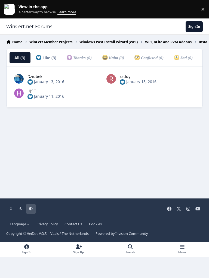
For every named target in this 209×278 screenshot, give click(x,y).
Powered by (122, 233)
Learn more (10, 9)
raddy (125, 76)
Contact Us (73, 224)
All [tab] (19, 57)
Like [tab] (48, 57)
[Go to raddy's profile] (111, 79)
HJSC (31, 90)
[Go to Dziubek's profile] (19, 79)
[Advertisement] (104, 151)
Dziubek (34, 76)
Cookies (95, 224)
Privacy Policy (47, 224)
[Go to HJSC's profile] (19, 93)
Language (18, 224)
